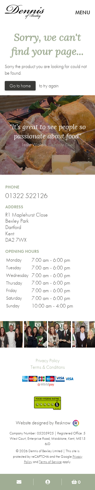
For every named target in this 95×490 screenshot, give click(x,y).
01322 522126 (26, 195)
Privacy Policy (48, 360)
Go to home (20, 86)
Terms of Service (50, 461)
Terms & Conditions (48, 367)
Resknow (62, 423)
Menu (82, 12)
